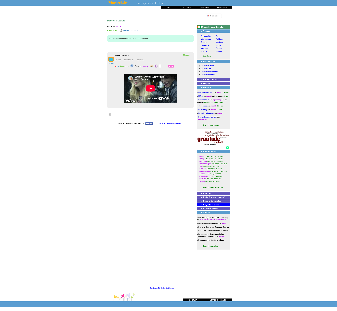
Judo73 (219, 92)
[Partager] (156, 66)
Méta (171, 66)
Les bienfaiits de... (206, 92)
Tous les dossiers (211, 125)
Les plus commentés (209, 72)
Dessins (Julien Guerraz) (208, 223)
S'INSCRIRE (204, 7)
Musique (219, 42)
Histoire (204, 51)
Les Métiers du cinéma (207, 117)
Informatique (206, 39)
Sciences (219, 48)
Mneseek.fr (117, 3)
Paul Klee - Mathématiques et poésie (213, 231)
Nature (218, 45)
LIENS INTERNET (186, 7)
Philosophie (206, 36)
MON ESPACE (222, 7)
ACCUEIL (168, 7)
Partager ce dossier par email (170, 123)
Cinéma (204, 42)
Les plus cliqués (207, 66)
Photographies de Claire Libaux (211, 240)
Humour (219, 51)
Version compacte (130, 30)
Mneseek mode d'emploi (212, 27)
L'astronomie (204, 100)
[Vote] (132, 66)
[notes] (121, 30)
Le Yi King (202, 110)
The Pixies (202, 106)
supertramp (216, 100)
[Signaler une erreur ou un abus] (115, 66)
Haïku (201, 96)
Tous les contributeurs (213, 187)
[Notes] (160, 66)
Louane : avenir (122, 55)
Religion (204, 48)
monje (118, 26)
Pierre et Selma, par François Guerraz (213, 227)
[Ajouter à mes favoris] (118, 66)
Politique (219, 39)
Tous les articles (210, 246)
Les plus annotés (208, 75)
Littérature (205, 45)
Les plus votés (206, 69)
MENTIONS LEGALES (218, 300)
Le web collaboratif (206, 113)
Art (217, 36)
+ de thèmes (206, 56)
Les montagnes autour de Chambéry (213, 217)
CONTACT (193, 300)
